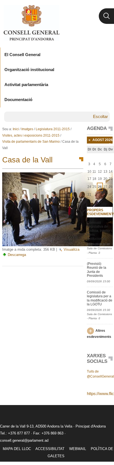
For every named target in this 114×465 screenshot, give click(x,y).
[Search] (106, 16)
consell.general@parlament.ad (24, 440)
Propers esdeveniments (100, 212)
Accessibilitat (49, 449)
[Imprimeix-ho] (61, 275)
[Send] (77, 275)
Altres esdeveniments (99, 334)
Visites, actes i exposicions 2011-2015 (30, 135)
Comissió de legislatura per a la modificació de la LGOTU (99, 298)
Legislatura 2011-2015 (53, 129)
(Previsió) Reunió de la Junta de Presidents (96, 270)
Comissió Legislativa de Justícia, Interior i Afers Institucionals (99, 231)
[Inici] (31, 22)
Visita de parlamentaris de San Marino (31, 142)
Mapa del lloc (17, 449)
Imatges (27, 129)
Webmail (77, 449)
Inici (16, 129)
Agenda (97, 128)
